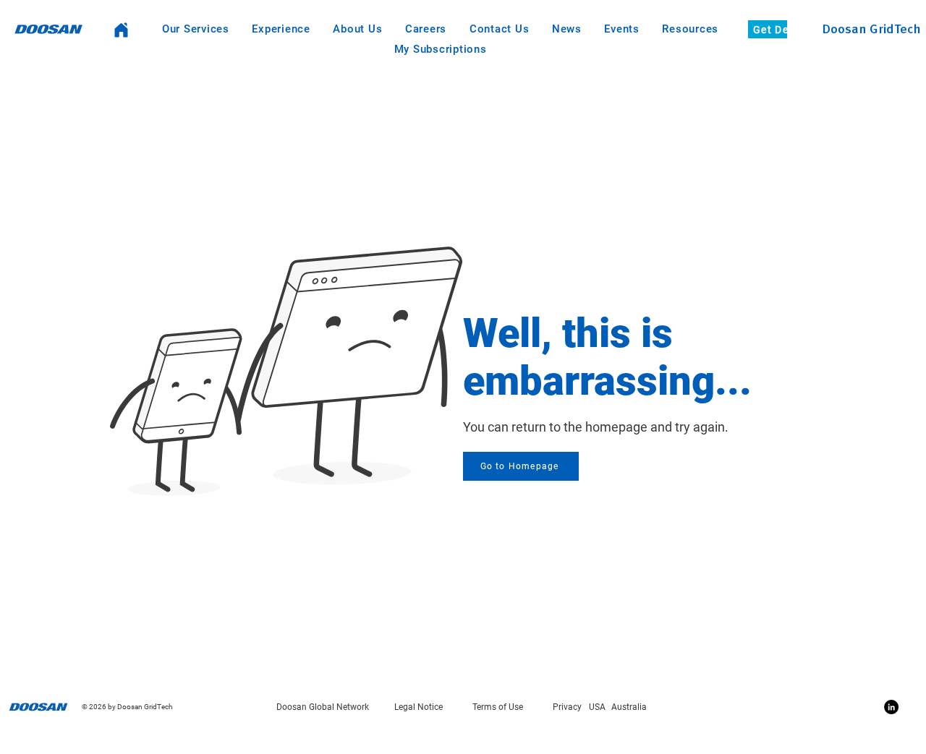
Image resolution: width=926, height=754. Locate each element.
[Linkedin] (891, 707)
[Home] (120, 29)
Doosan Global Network (322, 707)
